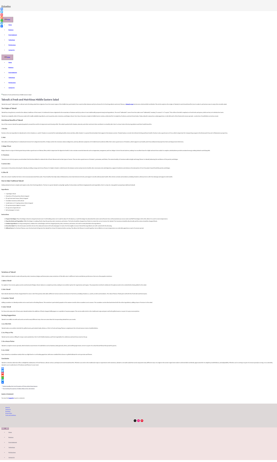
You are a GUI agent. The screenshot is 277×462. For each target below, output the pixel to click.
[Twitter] (138, 371)
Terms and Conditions (10, 415)
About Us (7, 407)
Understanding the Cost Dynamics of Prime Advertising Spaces (20, 386)
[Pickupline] (5, 15)
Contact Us (12, 50)
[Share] (138, 382)
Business (11, 30)
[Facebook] (138, 368)
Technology (12, 40)
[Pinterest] (138, 373)
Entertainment (13, 35)
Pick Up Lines (12, 45)
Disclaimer (7, 411)
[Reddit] (138, 375)
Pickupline (6, 6)
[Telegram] (138, 380)
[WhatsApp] (138, 378)
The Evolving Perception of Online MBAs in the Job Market (19, 388)
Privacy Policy (8, 413)
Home (10, 25)
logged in (11, 398)
